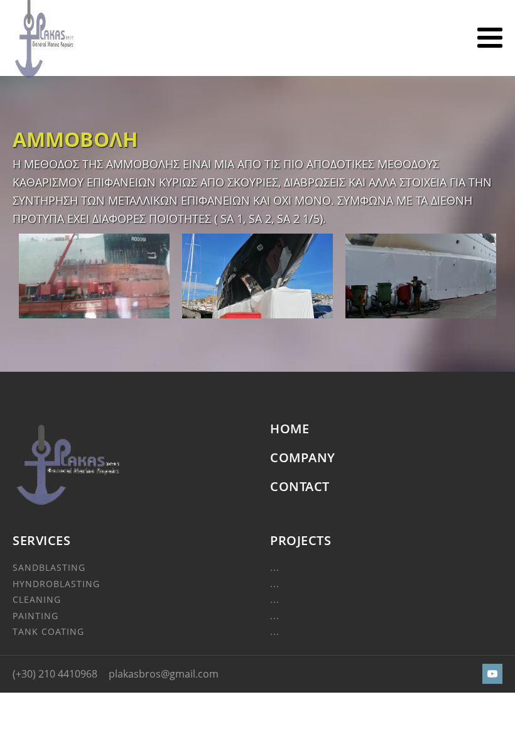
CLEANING (37, 599)
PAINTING (35, 615)
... (274, 567)
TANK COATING (48, 631)
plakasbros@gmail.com (164, 674)
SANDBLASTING (49, 567)
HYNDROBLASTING (56, 583)
